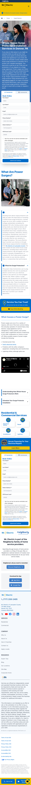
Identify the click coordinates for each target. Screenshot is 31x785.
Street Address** (7, 124)
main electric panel (7, 80)
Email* (4, 111)
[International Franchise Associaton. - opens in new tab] (4, 677)
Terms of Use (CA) (6, 740)
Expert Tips (4, 658)
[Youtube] (6, 614)
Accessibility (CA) (6, 753)
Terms (20, 148)
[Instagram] (14, 614)
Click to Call (9, 781)
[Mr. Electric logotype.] (7, 532)
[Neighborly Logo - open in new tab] (5, 1)
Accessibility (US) (6, 750)
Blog (2, 662)
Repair (19, 424)
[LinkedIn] (18, 614)
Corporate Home (6, 673)
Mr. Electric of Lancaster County (15, 246)
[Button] (15, 212)
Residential (9, 92)
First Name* (6, 97)
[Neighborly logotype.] (23, 533)
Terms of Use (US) (6, 737)
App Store (17, 580)
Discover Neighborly (14, 567)
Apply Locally (5, 649)
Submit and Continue (15, 160)
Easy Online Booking (16, 309)
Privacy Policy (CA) (6, 747)
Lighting (19, 434)
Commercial (23, 92)
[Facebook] (10, 614)
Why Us (3, 635)
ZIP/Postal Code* (7, 131)
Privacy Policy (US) (6, 743)
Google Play (16, 585)
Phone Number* (7, 118)
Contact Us (4, 645)
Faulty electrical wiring (9, 344)
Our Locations (5, 665)
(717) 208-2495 (10, 599)
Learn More (15, 448)
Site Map (4, 669)
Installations (7, 434)
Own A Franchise (6, 642)
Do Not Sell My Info (6, 756)
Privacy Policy (16, 156)
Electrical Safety (6, 424)
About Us (4, 638)
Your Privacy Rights (9, 759)
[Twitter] (2, 614)
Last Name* (6, 104)
